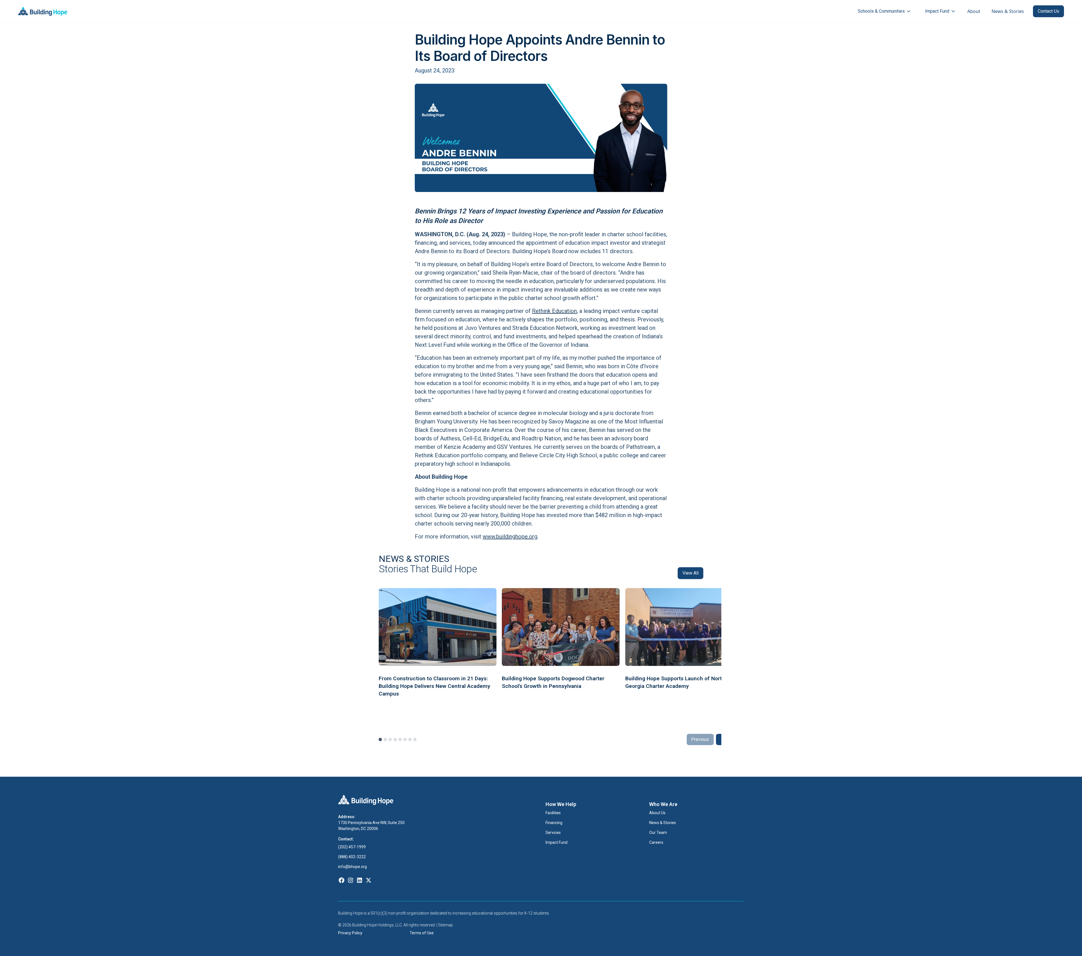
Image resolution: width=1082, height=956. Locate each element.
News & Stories (1008, 11)
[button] (884, 11)
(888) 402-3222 (352, 857)
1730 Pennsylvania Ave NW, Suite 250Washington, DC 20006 (371, 825)
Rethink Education (554, 311)
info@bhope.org (352, 866)
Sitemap (445, 925)
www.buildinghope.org (510, 536)
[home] (42, 11)
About (973, 11)
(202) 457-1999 (352, 847)
